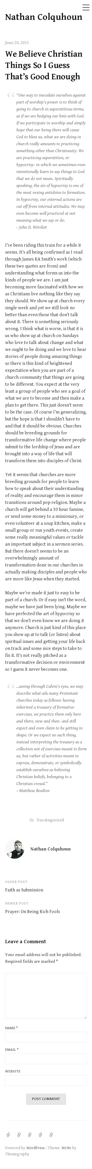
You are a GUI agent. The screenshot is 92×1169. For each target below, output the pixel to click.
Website (12, 1071)
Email (12, 1049)
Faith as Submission (24, 890)
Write (66, 1148)
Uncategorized (50, 820)
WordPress (35, 1148)
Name (11, 1028)
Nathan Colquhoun (44, 17)
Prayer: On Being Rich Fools (32, 911)
